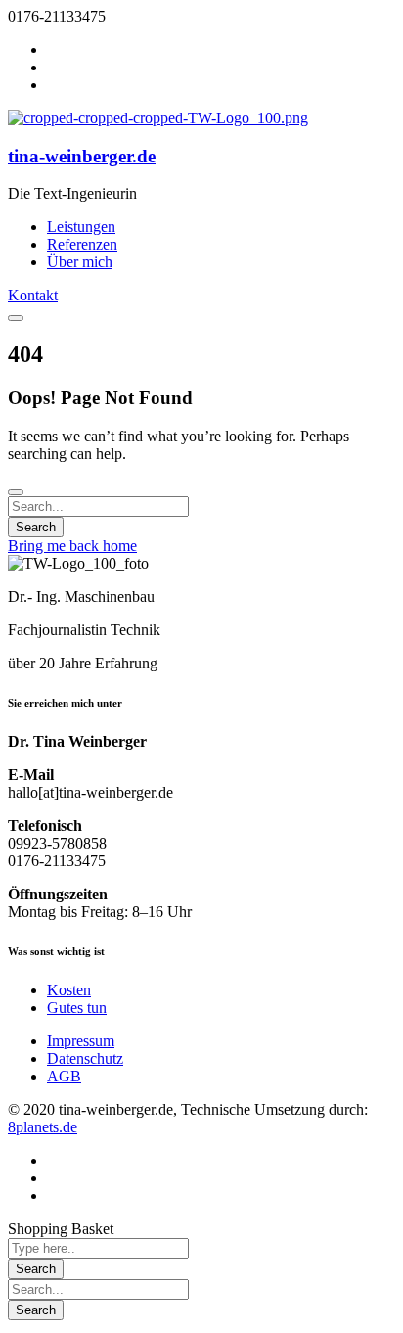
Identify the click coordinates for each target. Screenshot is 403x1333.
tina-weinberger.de (82, 156)
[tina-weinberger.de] (158, 118)
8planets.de (42, 1127)
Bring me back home (72, 545)
